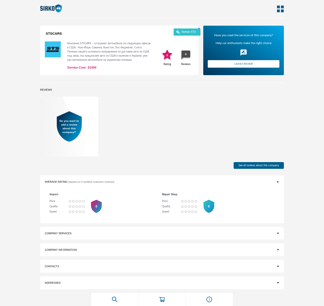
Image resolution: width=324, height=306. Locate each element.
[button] (162, 181)
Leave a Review (244, 64)
